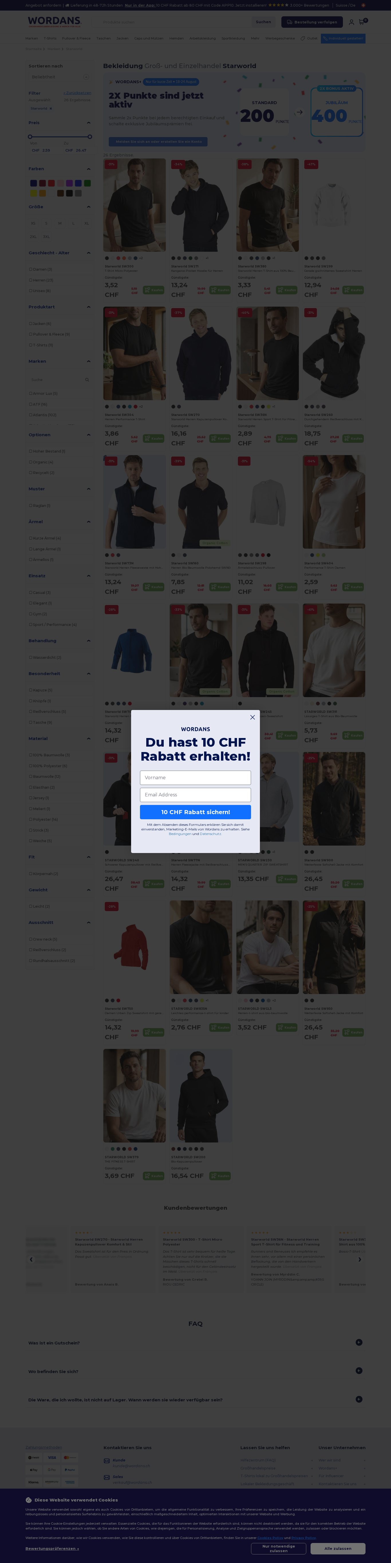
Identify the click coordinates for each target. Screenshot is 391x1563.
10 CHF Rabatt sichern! (195, 812)
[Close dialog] (253, 717)
